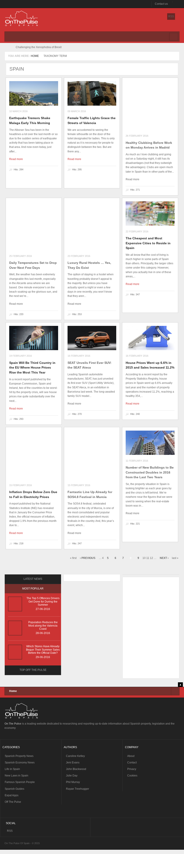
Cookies (132, 775)
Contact (132, 762)
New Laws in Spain (16, 775)
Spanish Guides (14, 788)
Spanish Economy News (20, 762)
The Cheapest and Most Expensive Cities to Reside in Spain (148, 243)
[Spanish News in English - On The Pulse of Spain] (21, 19)
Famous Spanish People (20, 782)
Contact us (161, 3)
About (130, 756)
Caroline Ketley (75, 756)
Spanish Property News (19, 756)
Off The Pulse (13, 801)
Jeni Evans (72, 762)
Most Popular (33, 588)
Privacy (131, 769)
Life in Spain (12, 769)
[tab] (33, 579)
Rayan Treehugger (77, 788)
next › (164, 558)
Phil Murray (73, 782)
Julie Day (71, 775)
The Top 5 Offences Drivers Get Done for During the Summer (42, 601)
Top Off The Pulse (33, 670)
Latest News (33, 578)
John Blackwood (76, 769)
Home (35, 56)
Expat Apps (11, 795)
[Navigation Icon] (173, 36)
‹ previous (87, 558)
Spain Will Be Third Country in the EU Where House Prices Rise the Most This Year (32, 367)
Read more (16, 159)
